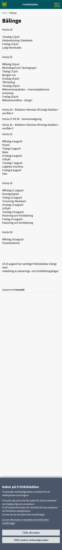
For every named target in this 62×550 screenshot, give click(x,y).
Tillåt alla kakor (31, 532)
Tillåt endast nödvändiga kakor (31, 540)
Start (4, 13)
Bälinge (13, 13)
